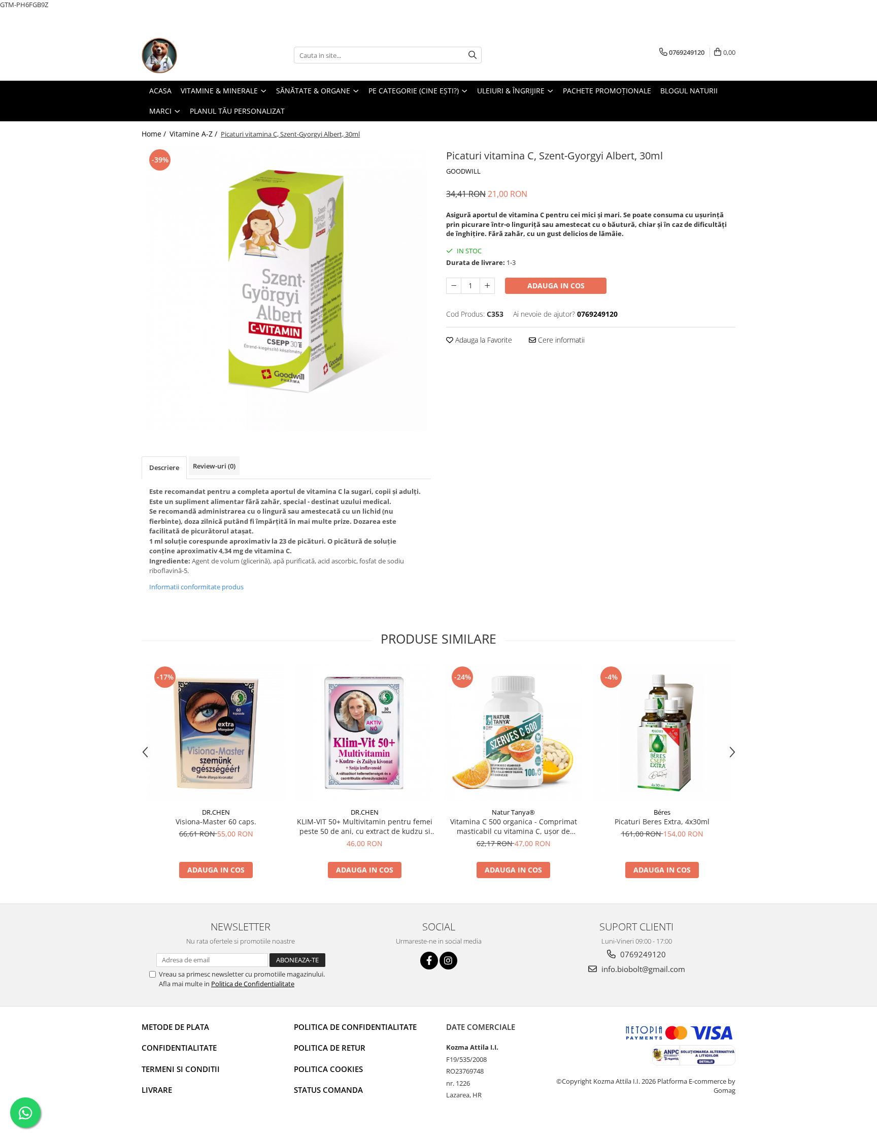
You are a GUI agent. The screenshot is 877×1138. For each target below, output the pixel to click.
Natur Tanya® (513, 812)
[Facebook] (429, 960)
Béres (662, 812)
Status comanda (328, 1090)
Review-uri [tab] (214, 466)
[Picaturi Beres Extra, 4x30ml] (662, 733)
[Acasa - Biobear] (192, 55)
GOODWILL (463, 171)
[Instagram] (448, 960)
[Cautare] (472, 55)
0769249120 (642, 954)
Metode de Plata (175, 1027)
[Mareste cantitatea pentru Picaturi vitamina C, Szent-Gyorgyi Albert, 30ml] (487, 286)
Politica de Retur (329, 1048)
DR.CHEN (216, 812)
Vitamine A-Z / (194, 134)
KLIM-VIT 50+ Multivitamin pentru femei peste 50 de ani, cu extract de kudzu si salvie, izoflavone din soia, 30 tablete (364, 826)
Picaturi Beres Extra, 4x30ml (662, 821)
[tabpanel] (286, 289)
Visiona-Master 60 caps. (216, 821)
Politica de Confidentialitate (252, 983)
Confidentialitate (179, 1048)
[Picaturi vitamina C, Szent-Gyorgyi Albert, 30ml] (286, 289)
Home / (155, 134)
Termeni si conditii (181, 1069)
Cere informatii (560, 340)
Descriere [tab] (164, 467)
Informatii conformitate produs (196, 586)
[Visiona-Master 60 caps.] (216, 733)
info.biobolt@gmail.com (642, 969)
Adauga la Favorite (482, 340)
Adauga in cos (556, 285)
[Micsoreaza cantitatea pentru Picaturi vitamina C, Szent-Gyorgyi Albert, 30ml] (453, 286)
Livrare (157, 1090)
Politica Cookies (328, 1069)
